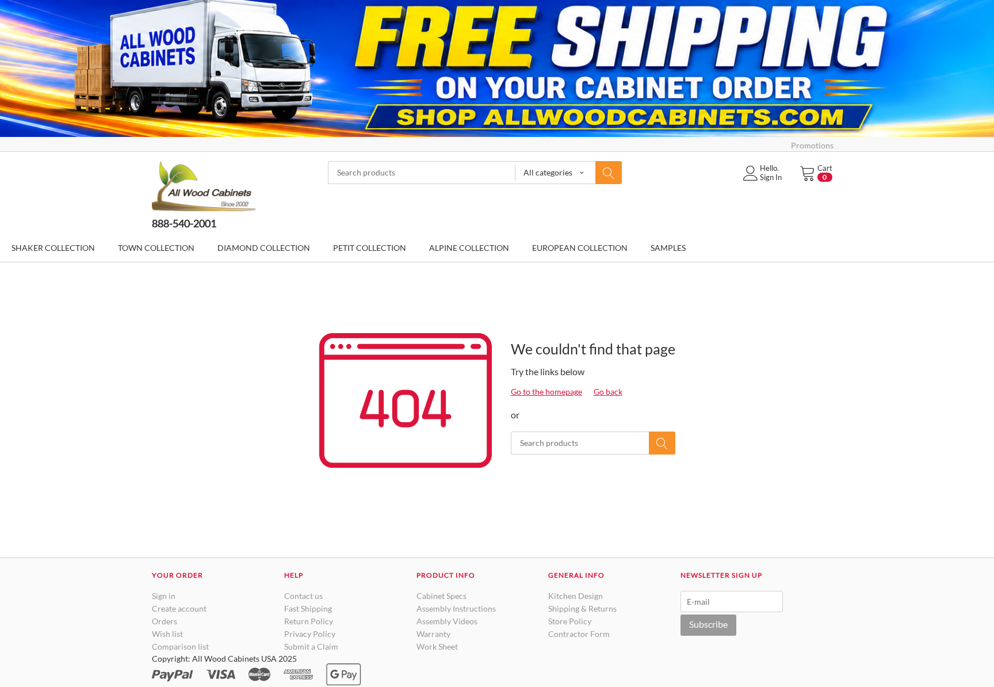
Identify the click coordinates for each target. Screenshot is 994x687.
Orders (164, 621)
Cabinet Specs (441, 596)
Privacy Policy (309, 634)
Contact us (303, 596)
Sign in (163, 596)
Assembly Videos (446, 621)
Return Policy (308, 621)
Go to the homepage (546, 391)
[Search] (608, 172)
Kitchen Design (575, 596)
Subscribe (708, 624)
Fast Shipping (308, 608)
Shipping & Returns (582, 608)
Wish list (167, 634)
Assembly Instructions (456, 608)
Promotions (812, 145)
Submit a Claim (311, 646)
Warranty (433, 634)
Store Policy (569, 621)
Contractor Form (579, 634)
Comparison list (180, 646)
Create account (179, 608)
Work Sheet (437, 646)
